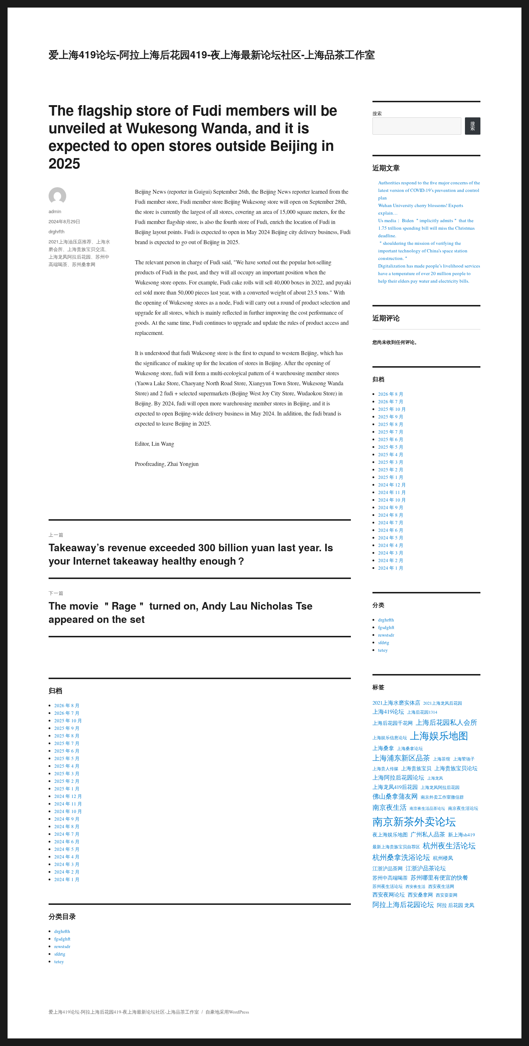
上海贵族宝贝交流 (86, 249)
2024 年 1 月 (67, 879)
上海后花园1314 (422, 712)
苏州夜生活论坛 (387, 886)
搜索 (377, 113)
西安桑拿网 (420, 895)
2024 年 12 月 (68, 796)
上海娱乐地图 (439, 735)
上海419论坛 (388, 711)
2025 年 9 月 (67, 728)
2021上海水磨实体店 (396, 702)
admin (55, 211)
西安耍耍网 (446, 895)
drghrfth (56, 231)
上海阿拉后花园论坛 (398, 777)
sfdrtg (59, 954)
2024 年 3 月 (67, 864)
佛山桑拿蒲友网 (395, 796)
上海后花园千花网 (392, 723)
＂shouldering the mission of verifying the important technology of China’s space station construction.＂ (422, 250)
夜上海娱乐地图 (390, 834)
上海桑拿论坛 (410, 748)
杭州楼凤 (443, 858)
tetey (59, 961)
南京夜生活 (389, 807)
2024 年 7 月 (67, 834)
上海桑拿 (383, 747)
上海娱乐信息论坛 (389, 737)
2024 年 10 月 (68, 811)
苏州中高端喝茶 (390, 878)
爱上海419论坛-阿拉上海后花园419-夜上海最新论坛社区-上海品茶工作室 (212, 54)
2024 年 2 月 (67, 871)
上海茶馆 (441, 759)
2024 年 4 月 (67, 856)
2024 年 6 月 (67, 841)
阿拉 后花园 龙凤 (455, 905)
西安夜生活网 (441, 886)
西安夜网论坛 (388, 894)
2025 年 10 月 (68, 720)
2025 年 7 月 (67, 743)
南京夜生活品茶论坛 (427, 808)
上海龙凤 (435, 778)
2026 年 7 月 (67, 713)
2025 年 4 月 (67, 766)
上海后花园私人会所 (446, 722)
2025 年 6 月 (67, 751)
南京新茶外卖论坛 (414, 821)
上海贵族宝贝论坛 (456, 768)
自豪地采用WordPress (227, 1012)
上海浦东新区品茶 (401, 758)
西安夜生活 (415, 886)
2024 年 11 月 (68, 803)
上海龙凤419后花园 (395, 786)
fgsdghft (62, 938)
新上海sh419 (461, 834)
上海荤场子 (464, 759)
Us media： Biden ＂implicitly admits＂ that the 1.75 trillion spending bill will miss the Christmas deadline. (426, 228)
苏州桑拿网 (83, 264)
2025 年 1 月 (67, 788)
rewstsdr (62, 946)
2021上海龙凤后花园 (442, 703)
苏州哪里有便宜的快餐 (439, 877)
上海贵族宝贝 (416, 768)
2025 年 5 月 (67, 758)
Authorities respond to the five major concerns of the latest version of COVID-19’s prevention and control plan (429, 190)
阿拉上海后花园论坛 (403, 904)
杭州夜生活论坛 (449, 845)
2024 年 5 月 (67, 849)
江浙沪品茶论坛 (426, 868)
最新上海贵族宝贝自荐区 (396, 846)
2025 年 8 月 (67, 735)
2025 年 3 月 (67, 773)
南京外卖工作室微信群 (442, 797)
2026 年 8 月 (67, 705)
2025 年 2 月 (67, 781)
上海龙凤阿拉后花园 (70, 256)
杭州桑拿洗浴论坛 (401, 857)
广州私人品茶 (428, 834)
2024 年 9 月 (67, 819)
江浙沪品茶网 (387, 868)
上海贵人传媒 (385, 768)
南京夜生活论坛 (463, 808)
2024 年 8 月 (67, 826)
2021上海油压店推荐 (70, 241)
